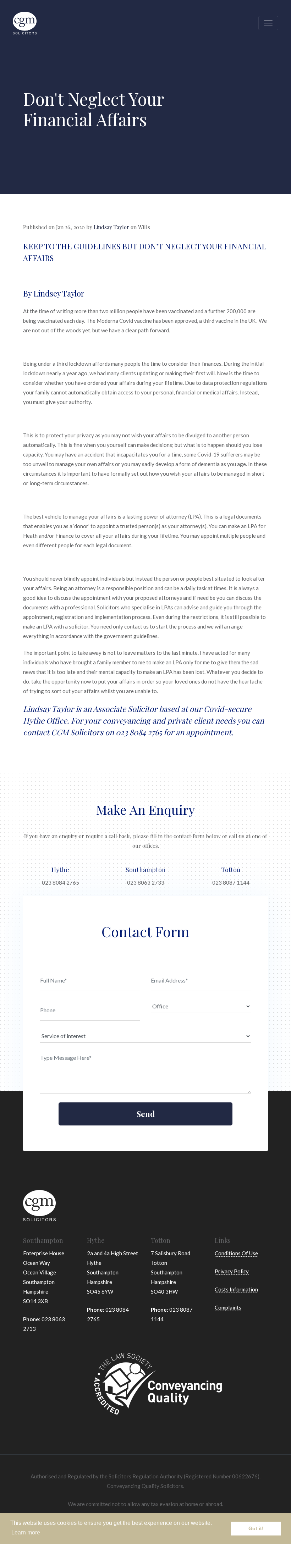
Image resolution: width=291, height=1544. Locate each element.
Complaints (228, 1307)
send (146, 1113)
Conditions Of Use (236, 1253)
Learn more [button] (25, 1532)
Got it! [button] (256, 1528)
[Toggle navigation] (268, 23)
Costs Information (236, 1289)
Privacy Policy (232, 1271)
